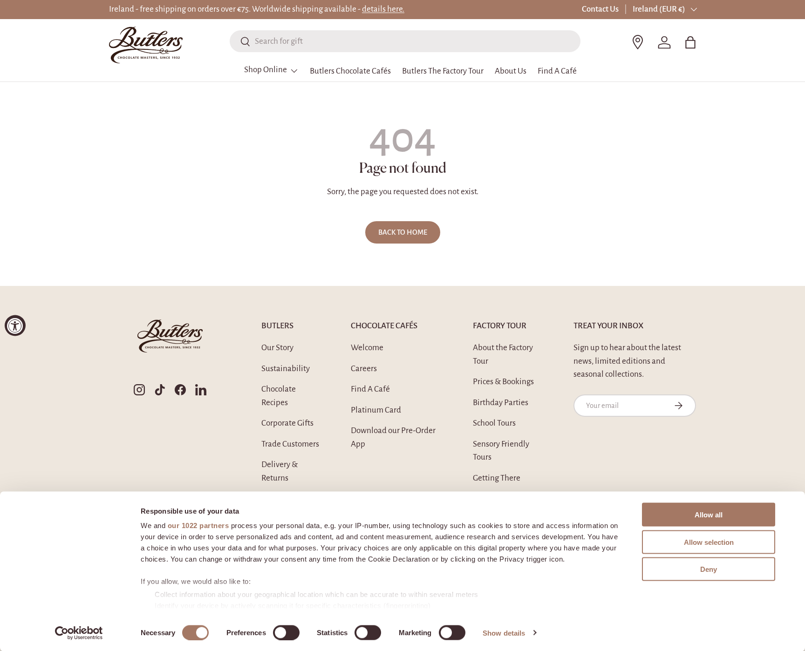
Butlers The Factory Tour (443, 71)
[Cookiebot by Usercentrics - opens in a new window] (79, 633)
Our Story (277, 347)
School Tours (494, 423)
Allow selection (709, 542)
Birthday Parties (500, 402)
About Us (510, 71)
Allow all (709, 515)
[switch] (286, 632)
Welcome (367, 347)
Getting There (496, 478)
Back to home (402, 232)
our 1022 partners (198, 525)
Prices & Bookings (503, 381)
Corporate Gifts (287, 423)
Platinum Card (376, 410)
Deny (708, 569)
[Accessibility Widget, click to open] (15, 325)
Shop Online (265, 69)
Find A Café (557, 71)
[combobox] (405, 41)
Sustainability (285, 368)
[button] (690, 42)
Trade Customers (290, 444)
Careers (364, 368)
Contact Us (600, 9)
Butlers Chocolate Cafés (350, 71)
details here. (383, 9)
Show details (504, 633)
